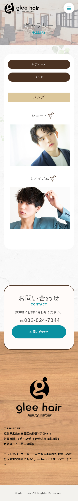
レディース (39, 64)
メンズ (39, 77)
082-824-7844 (39, 320)
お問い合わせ (39, 331)
